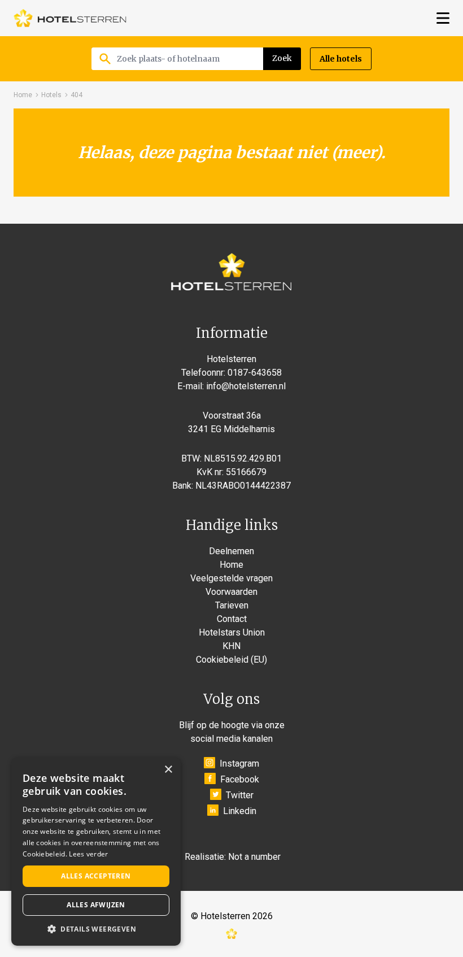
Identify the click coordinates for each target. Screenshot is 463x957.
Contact (232, 619)
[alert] (96, 852)
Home (23, 95)
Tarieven (231, 605)
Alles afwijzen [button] (96, 905)
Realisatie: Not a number (233, 856)
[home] (70, 18)
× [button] (168, 769)
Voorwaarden (231, 591)
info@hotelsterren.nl (246, 386)
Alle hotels (341, 59)
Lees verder (88, 854)
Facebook (239, 779)
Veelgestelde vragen (231, 578)
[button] (96, 928)
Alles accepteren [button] (95, 876)
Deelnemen (231, 551)
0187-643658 (255, 372)
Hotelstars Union (232, 632)
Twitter (240, 795)
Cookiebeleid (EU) (231, 659)
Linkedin (239, 811)
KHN (231, 646)
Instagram (239, 763)
